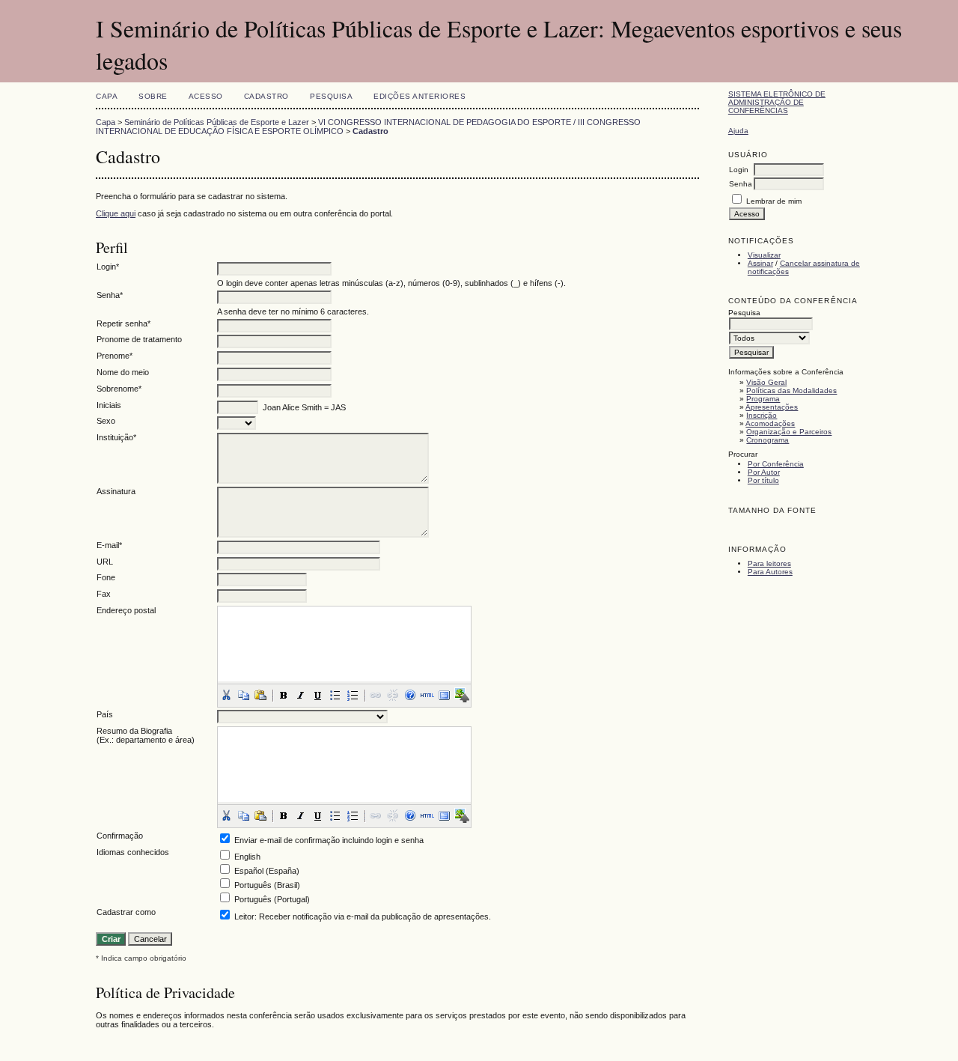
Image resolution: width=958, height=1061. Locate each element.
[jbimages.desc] (462, 695)
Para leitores (769, 563)
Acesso (206, 96)
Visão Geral (766, 382)
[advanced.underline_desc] (318, 695)
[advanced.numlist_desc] (352, 695)
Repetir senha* (123, 323)
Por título (763, 480)
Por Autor (764, 472)
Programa (763, 399)
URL (105, 561)
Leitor (244, 916)
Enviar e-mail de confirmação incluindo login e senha (329, 840)
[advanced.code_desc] (427, 695)
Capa (107, 96)
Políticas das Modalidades (791, 390)
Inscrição (761, 415)
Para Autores (770, 572)
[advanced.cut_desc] (226, 695)
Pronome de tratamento (139, 339)
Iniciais (109, 405)
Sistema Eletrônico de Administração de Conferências (777, 102)
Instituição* (116, 437)
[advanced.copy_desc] (243, 695)
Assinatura (116, 491)
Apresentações (771, 407)
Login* (108, 266)
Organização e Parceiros (789, 432)
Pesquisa (331, 96)
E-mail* (109, 545)
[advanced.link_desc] (375, 695)
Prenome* (114, 355)
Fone (106, 577)
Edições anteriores (419, 96)
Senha (740, 184)
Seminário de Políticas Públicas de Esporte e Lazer (216, 122)
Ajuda (738, 131)
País (105, 714)
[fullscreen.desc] (444, 695)
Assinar (760, 263)
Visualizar (764, 255)
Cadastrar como (126, 912)
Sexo (106, 420)
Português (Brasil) (267, 885)
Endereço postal (126, 610)
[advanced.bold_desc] (283, 695)
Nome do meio (123, 372)
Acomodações (770, 423)
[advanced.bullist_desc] (335, 695)
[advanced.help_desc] (410, 695)
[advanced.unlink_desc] (393, 695)
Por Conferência (776, 464)
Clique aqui (115, 213)
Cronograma (767, 440)
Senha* (110, 295)
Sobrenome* (119, 388)
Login (738, 169)
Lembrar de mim (774, 201)
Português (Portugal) (272, 899)
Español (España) (266, 870)
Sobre (153, 96)
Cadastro (266, 96)
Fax (104, 593)
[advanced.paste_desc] (260, 695)
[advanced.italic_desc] (301, 695)
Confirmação (120, 835)
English (247, 856)
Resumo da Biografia (134, 730)
